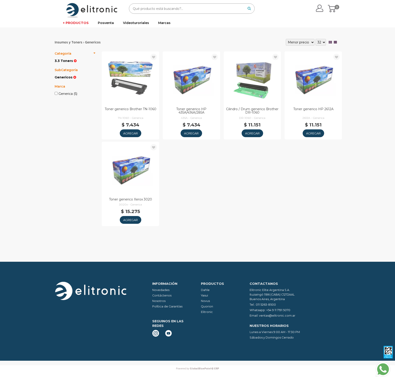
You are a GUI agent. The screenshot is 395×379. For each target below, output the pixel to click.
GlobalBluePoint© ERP (197, 369)
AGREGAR (130, 133)
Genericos (93, 42)
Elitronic (207, 312)
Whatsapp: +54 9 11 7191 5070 (270, 310)
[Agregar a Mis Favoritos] (153, 57)
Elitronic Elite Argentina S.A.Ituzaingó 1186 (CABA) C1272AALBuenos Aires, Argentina (272, 294)
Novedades (160, 290)
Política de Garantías (167, 306)
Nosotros (158, 301)
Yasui (204, 295)
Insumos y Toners (68, 42)
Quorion (207, 306)
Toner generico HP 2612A (313, 109)
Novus (205, 301)
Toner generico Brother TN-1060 (130, 109)
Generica (67, 94)
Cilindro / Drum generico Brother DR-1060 (252, 111)
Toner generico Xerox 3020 (130, 199)
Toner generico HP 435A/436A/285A (191, 111)
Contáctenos (161, 295)
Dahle (205, 290)
